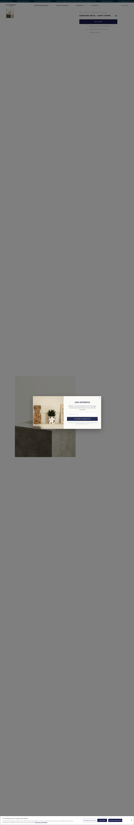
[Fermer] (131, 820)
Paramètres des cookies (89, 820)
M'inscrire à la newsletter (82, 419)
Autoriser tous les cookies (115, 820)
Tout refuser (102, 820)
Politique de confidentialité (41, 822)
